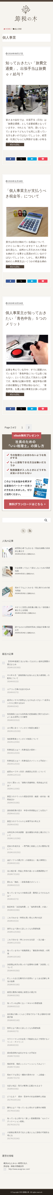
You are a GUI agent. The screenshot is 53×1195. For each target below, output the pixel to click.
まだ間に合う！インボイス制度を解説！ (23, 728)
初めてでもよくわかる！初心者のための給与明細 (32, 589)
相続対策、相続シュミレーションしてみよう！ (26, 1064)
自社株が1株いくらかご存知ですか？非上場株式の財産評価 (28, 1015)
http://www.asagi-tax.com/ (19, 1169)
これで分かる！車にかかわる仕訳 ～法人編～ (26, 940)
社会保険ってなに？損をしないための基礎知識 (32, 569)
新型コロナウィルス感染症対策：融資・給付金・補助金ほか (28, 798)
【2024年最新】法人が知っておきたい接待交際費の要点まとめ (28, 662)
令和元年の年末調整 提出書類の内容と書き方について (28, 833)
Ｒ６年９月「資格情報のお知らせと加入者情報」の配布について (28, 676)
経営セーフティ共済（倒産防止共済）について (26, 772)
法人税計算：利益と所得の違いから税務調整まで (27, 871)
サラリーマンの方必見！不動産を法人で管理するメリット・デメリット (28, 1040)
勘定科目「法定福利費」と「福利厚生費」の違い (27, 907)
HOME (8, 29)
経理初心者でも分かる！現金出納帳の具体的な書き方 (32, 549)
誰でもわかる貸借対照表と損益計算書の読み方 (32, 628)
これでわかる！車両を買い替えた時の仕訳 (24, 918)
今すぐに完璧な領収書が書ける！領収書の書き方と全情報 (32, 608)
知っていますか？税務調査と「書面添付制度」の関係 (28, 952)
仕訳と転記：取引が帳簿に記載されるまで (24, 1086)
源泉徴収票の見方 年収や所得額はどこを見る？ (27, 810)
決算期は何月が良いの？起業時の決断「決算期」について (28, 966)
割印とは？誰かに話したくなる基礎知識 (23, 1028)
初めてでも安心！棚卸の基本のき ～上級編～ (26, 1075)
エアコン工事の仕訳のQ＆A (18, 689)
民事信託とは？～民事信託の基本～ (22, 750)
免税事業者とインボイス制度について (22, 739)
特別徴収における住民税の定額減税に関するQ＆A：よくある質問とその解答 (28, 715)
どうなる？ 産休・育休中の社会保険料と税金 (26, 1096)
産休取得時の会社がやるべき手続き (22, 1053)
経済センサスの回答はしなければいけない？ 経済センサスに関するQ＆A (28, 701)
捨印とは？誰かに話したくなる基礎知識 (23, 929)
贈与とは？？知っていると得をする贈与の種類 (26, 1107)
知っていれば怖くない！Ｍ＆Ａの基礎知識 (24, 1003)
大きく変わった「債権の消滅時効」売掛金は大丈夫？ (27, 784)
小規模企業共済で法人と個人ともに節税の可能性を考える (28, 1133)
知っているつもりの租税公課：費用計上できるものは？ (28, 894)
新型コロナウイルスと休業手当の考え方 (23, 821)
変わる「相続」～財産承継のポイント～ (23, 882)
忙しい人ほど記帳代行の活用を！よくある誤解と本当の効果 (28, 979)
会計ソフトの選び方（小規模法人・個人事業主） (27, 860)
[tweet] (21, 158)
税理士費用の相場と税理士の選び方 (22, 992)
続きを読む (15, 144)
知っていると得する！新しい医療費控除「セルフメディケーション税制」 (28, 1119)
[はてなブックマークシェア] (32, 158)
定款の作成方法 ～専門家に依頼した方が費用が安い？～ (28, 847)
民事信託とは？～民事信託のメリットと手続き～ (27, 761)
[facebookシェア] (10, 158)
